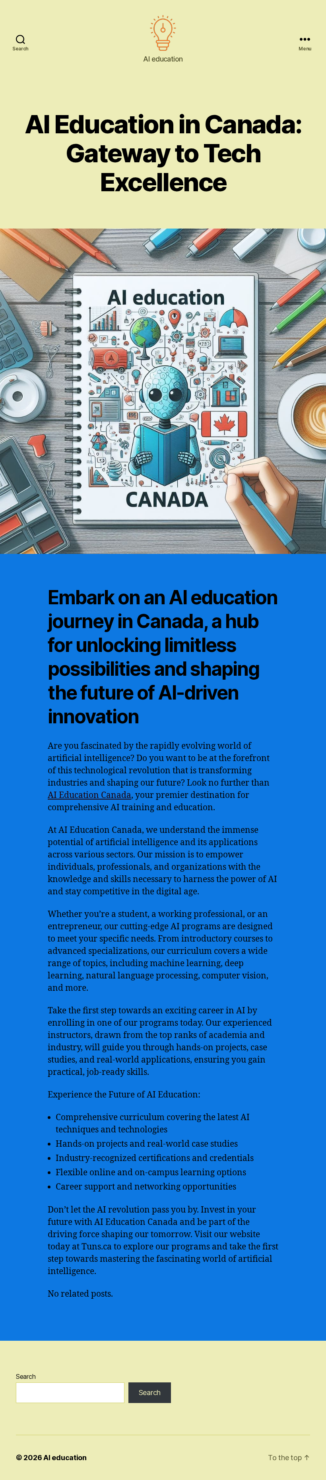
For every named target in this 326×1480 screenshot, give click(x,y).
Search (25, 1376)
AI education (65, 1457)
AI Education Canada (89, 795)
